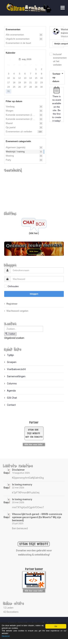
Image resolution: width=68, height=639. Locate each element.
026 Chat (11, 397)
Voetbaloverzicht (16, 369)
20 (25, 82)
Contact (11, 405)
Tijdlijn (10, 355)
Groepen (11, 362)
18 (14, 82)
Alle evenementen (15, 34)
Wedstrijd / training (15, 151)
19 (19, 82)
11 (14, 78)
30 (41, 87)
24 (8, 87)
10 (8, 78)
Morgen (9, 110)
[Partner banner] (34, 443)
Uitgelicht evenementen (17, 39)
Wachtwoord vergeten (17, 311)
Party (8, 160)
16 (41, 78)
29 (36, 87)
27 (25, 87)
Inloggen (34, 294)
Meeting (10, 155)
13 (25, 78)
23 (41, 82)
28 (30, 87)
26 (19, 87)
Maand (9, 123)
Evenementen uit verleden (19, 131)
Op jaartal (11, 127)
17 (8, 82)
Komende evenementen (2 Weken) (23, 119)
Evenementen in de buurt (18, 43)
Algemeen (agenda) (15, 147)
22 (36, 82)
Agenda (11, 390)
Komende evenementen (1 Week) (22, 115)
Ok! (55, 626)
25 (14, 87)
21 (30, 82)
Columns (11, 383)
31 (8, 91)
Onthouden (13, 286)
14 (30, 78)
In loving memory (22, 484)
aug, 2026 (26, 59)
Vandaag (10, 106)
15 (36, 78)
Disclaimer (18, 469)
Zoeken (12, 334)
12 (19, 78)
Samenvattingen (15, 376)
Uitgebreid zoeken (14, 338)
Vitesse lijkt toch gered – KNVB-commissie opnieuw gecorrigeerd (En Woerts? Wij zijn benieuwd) (37, 517)
